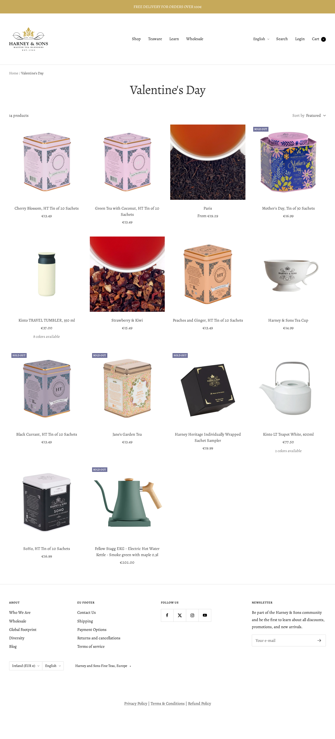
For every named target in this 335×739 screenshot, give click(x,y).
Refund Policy (199, 703)
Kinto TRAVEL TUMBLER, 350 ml (46, 320)
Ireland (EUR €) (23, 665)
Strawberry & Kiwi (127, 320)
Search (282, 39)
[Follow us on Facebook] (167, 615)
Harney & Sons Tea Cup (288, 320)
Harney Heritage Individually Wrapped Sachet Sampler (208, 437)
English (259, 39)
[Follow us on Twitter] (179, 615)
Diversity (16, 638)
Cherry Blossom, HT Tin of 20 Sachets (47, 208)
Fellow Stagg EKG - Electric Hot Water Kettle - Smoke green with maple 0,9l (127, 551)
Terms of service (91, 646)
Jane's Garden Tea (127, 434)
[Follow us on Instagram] (192, 615)
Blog (13, 646)
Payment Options (91, 629)
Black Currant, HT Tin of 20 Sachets (46, 434)
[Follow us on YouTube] (204, 615)
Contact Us (86, 612)
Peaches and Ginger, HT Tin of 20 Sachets (208, 320)
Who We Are (20, 612)
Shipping (85, 621)
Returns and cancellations (98, 638)
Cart (318, 39)
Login (300, 39)
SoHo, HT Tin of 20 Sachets (46, 548)
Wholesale (194, 39)
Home (13, 73)
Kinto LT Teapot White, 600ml (288, 434)
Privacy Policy (135, 703)
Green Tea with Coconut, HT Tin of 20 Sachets (127, 211)
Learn (174, 39)
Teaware (155, 39)
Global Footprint (22, 629)
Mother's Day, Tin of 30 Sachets (288, 208)
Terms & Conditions (168, 703)
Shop (136, 39)
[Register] (319, 640)
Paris (208, 208)
